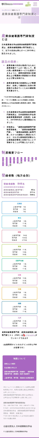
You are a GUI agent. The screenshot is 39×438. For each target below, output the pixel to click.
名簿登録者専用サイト (28, 5)
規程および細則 (9, 364)
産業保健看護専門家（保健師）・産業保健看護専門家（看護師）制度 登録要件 (19, 373)
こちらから (30, 335)
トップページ (6, 10)
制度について (19, 358)
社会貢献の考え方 (10, 368)
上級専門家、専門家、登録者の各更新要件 (19, 378)
